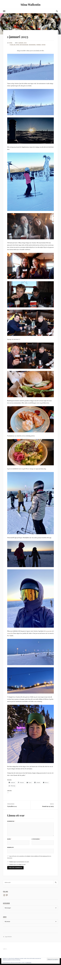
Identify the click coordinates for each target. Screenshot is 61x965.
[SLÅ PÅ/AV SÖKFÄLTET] (57, 11)
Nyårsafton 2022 (12, 806)
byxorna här (48, 631)
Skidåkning (32, 44)
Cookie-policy (28, 962)
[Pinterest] (7, 895)
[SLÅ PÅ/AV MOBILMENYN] (4, 11)
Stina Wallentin (30, 4)
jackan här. (10, 633)
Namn (9, 839)
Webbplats (10, 847)
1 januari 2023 (17, 36)
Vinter (43, 44)
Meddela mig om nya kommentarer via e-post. (19, 861)
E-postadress (36, 839)
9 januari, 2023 (22, 42)
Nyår (17, 44)
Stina (10, 42)
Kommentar (11, 821)
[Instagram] (4, 895)
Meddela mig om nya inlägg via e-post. (17, 864)
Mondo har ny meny (48, 806)
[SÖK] (55, 882)
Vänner (38, 44)
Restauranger (24, 44)
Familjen (12, 44)
